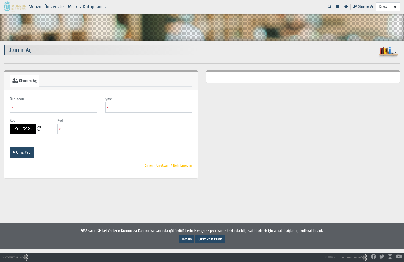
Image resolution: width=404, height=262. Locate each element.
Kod (12, 120)
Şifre (108, 99)
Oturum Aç (365, 6)
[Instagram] (390, 257)
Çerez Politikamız (210, 239)
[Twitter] (381, 257)
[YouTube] (399, 257)
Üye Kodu (17, 99)
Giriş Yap (22, 152)
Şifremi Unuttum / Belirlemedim (168, 165)
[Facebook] (373, 257)
